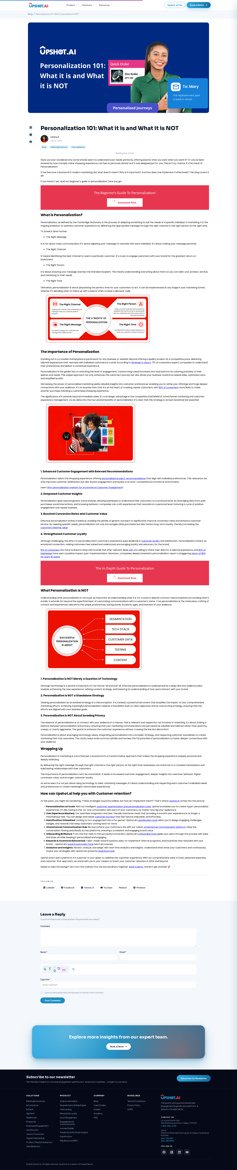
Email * (123, 952)
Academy (98, 1113)
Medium (123, 887)
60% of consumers (168, 387)
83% (131, 550)
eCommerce (32, 1105)
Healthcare (31, 1117)
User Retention (33, 1146)
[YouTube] (187, 1152)
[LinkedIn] (30, 127)
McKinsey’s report (141, 362)
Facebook (69, 887)
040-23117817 (167, 1138)
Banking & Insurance (35, 1101)
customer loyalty (150, 541)
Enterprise (31, 1121)
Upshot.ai (174, 800)
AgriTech (30, 1113)
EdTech (29, 1109)
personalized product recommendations (124, 478)
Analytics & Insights (68, 1101)
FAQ (96, 1117)
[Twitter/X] (30, 134)
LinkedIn (50, 887)
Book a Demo (197, 5)
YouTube (108, 887)
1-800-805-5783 (168, 1126)
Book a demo (136, 866)
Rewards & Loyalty (68, 1113)
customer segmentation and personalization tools (124, 806)
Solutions (87, 5)
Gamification (32, 1130)
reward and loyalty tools (80, 844)
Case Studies (100, 1105)
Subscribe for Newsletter (194, 1078)
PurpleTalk (85, 1164)
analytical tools (106, 851)
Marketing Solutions (59, 147)
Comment (45, 926)
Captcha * (45, 979)
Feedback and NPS (69, 1140)
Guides (97, 1109)
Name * (43, 952)
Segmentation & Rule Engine (73, 1105)
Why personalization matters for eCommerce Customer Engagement (85, 487)
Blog (30, 14)
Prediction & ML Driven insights (74, 1132)
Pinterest (140, 887)
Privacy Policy (133, 1105)
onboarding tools (147, 833)
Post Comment (52, 1000)
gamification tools (148, 820)
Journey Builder (67, 1128)
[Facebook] (30, 142)
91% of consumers (50, 550)
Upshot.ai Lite (174, 5)
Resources (104, 5)
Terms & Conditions (136, 1101)
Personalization (78, 147)
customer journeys (105, 816)
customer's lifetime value (54, 527)
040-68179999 (167, 1141)
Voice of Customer (35, 1134)
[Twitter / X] (172, 1152)
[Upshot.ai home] (38, 5)
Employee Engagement (37, 1126)
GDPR (130, 1109)
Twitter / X (89, 887)
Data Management (68, 1117)
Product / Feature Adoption (39, 1142)
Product (71, 5)
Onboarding (66, 1109)
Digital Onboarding (35, 1138)
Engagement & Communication (67, 1122)
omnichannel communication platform (165, 827)
